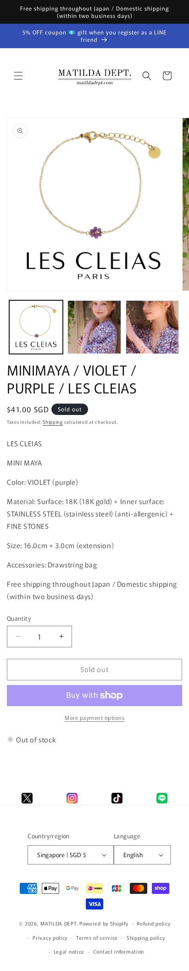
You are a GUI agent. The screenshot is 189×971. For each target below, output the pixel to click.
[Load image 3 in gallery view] (152, 327)
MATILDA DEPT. (59, 923)
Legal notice (69, 951)
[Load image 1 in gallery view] (36, 327)
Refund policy (153, 923)
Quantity (19, 618)
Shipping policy (146, 937)
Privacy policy (50, 937)
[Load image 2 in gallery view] (94, 327)
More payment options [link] (94, 717)
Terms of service (97, 937)
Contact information (118, 951)
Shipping (53, 421)
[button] (18, 76)
